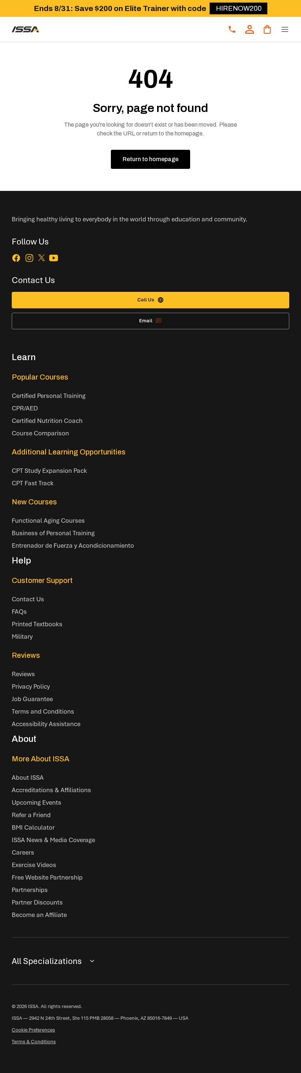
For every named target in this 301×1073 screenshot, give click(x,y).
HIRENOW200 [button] (239, 8)
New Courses (34, 502)
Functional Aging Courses (48, 520)
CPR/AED (25, 408)
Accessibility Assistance (46, 723)
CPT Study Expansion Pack (49, 470)
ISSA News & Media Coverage (53, 839)
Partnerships (30, 889)
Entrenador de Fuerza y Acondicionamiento (73, 545)
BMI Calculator (33, 827)
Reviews (26, 655)
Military (22, 636)
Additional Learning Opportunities (69, 452)
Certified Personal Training (49, 395)
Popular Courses (40, 377)
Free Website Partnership (47, 877)
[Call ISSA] (232, 29)
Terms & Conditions (34, 1041)
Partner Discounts (37, 902)
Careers (23, 852)
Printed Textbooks (37, 624)
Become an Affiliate (39, 914)
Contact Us (28, 599)
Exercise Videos (34, 864)
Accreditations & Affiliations (51, 790)
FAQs (19, 611)
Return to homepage (150, 159)
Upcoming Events (36, 802)
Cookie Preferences (33, 1029)
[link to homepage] (26, 29)
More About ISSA (40, 759)
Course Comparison (40, 433)
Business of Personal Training (53, 533)
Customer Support (42, 580)
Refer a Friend (31, 815)
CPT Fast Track (33, 483)
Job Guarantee (32, 699)
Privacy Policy (31, 686)
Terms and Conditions (43, 711)
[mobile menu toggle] (284, 29)
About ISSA (28, 777)
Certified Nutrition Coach (47, 420)
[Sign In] (249, 29)
